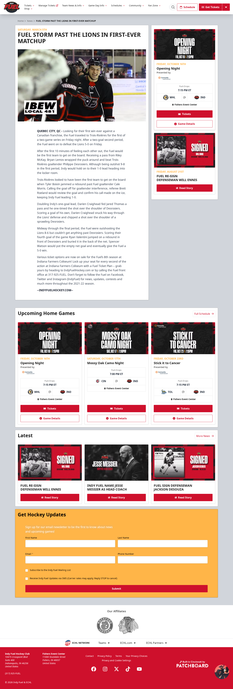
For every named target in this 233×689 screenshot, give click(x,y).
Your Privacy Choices (136, 655)
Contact (90, 655)
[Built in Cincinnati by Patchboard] (192, 664)
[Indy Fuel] (11, 7)
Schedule (189, 7)
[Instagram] (105, 669)
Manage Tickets (47, 5)
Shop (27, 8)
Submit (116, 588)
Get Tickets (212, 7)
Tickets (28, 5)
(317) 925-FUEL (12, 673)
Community (135, 5)
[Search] (173, 7)
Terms (118, 655)
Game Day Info (96, 5)
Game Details (186, 124)
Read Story (186, 188)
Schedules (116, 5)
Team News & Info (71, 5)
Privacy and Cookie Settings (116, 660)
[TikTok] (127, 669)
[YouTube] (139, 669)
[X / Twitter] (116, 669)
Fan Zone (153, 5)
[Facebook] (93, 669)
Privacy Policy (104, 655)
